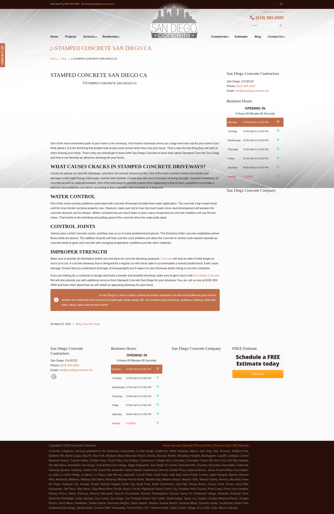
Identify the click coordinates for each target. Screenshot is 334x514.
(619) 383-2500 (71, 4)
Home (53, 58)
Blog (64, 58)
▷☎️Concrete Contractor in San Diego (174, 20)
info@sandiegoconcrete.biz (99, 4)
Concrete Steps (91, 323)
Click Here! (258, 374)
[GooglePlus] (54, 378)
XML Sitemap (240, 445)
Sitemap (187, 445)
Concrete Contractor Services (80, 295)
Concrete (166, 258)
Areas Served (171, 445)
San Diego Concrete (206, 275)
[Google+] (281, 4)
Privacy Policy (203, 445)
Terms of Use (222, 445)
